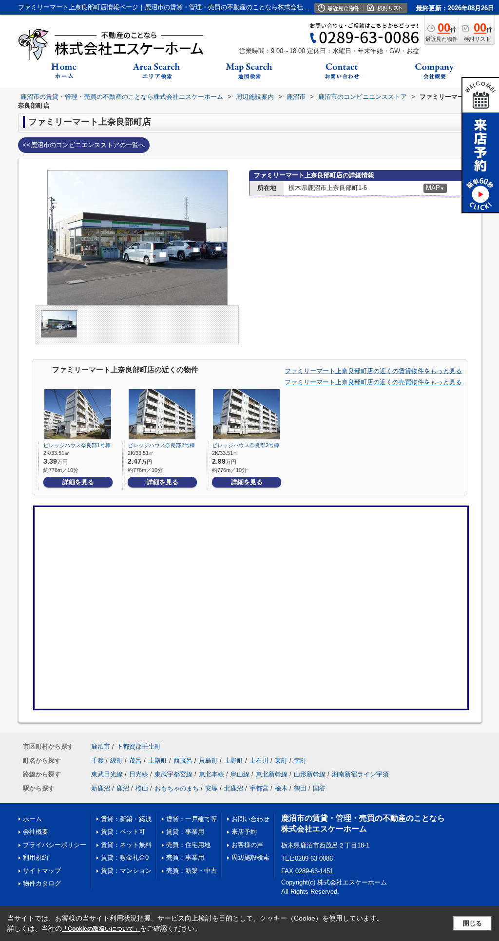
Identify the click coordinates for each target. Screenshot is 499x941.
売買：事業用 (185, 857)
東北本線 (211, 774)
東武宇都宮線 (173, 774)
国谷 (319, 788)
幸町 (300, 760)
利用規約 (35, 857)
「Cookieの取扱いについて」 (101, 928)
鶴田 (300, 788)
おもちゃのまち (176, 788)
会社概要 (35, 831)
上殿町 (157, 760)
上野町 (233, 760)
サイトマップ (42, 870)
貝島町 (208, 760)
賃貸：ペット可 (123, 831)
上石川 (259, 760)
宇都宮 (259, 788)
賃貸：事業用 (185, 831)
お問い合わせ (250, 819)
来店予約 (244, 831)
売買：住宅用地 (188, 844)
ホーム (32, 819)
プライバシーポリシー (54, 844)
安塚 (211, 788)
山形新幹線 (310, 774)
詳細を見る (78, 482)
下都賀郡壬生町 (138, 746)
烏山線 (240, 774)
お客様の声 (247, 844)
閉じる (472, 923)
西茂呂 (182, 760)
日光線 (138, 774)
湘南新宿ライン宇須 (360, 774)
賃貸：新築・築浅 (126, 819)
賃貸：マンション (126, 870)
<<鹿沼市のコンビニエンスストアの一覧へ (84, 145)
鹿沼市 (100, 746)
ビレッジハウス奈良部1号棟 (77, 445)
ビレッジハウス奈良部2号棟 (161, 445)
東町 (281, 760)
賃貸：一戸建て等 (191, 819)
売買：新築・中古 (191, 870)
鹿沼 (122, 788)
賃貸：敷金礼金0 (125, 857)
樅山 (141, 788)
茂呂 (135, 760)
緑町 (116, 760)
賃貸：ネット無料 (126, 844)
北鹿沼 (233, 788)
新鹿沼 (100, 788)
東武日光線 (107, 774)
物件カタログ (42, 883)
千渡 (97, 760)
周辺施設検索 (250, 857)
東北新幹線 (272, 774)
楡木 (281, 788)
